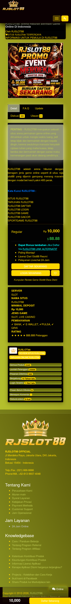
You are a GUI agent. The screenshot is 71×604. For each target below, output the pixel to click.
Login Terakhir (22, 383)
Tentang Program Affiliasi (26, 548)
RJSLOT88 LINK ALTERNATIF (40, 249)
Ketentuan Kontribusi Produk (28, 556)
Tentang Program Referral (26, 545)
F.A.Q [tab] (26, 108)
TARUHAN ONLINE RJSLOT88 (24, 357)
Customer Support (22, 509)
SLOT (14, 294)
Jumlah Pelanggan (22, 369)
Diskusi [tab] (17, 115)
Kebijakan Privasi (22, 502)
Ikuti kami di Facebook (24, 578)
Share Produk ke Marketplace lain (31, 582)
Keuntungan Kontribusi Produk (29, 560)
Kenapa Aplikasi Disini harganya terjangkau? (37, 567)
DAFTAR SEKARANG (35, 266)
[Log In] (64, 18)
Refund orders (20, 399)
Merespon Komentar (20, 394)
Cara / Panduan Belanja (25, 541)
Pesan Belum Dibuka (21, 390)
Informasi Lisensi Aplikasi (26, 563)
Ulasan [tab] (36, 115)
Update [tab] (39, 108)
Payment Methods (22, 505)
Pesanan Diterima (21, 374)
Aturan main (19, 494)
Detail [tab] (14, 108)
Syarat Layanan (21, 498)
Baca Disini (51, 279)
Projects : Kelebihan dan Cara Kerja (32, 574)
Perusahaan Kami (22, 490)
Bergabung (22, 378)
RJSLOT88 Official (19, 596)
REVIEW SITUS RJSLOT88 (32, 353)
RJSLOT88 (17, 31)
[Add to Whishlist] (55, 273)
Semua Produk (20, 365)
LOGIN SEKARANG (30, 273)
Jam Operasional (21, 513)
